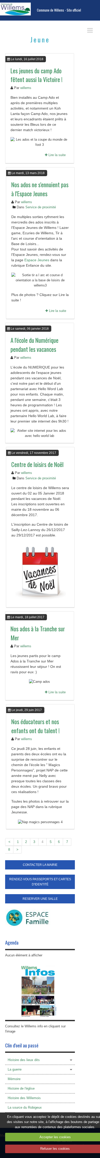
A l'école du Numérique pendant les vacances (34, 345)
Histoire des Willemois (24, 1098)
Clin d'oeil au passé (21, 1045)
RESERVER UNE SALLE (40, 899)
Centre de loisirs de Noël (37, 464)
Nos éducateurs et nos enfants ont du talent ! (35, 726)
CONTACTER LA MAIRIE (40, 865)
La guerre (15, 1069)
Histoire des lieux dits (24, 1060)
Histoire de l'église (21, 1088)
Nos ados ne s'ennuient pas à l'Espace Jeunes (39, 189)
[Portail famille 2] (27, 917)
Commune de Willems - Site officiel (59, 10)
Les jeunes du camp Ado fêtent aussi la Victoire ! (37, 75)
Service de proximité (40, 207)
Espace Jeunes (36, 260)
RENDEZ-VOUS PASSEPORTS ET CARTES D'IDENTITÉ (40, 881)
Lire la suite (56, 155)
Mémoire (14, 1079)
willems (25, 88)
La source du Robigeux (25, 1107)
